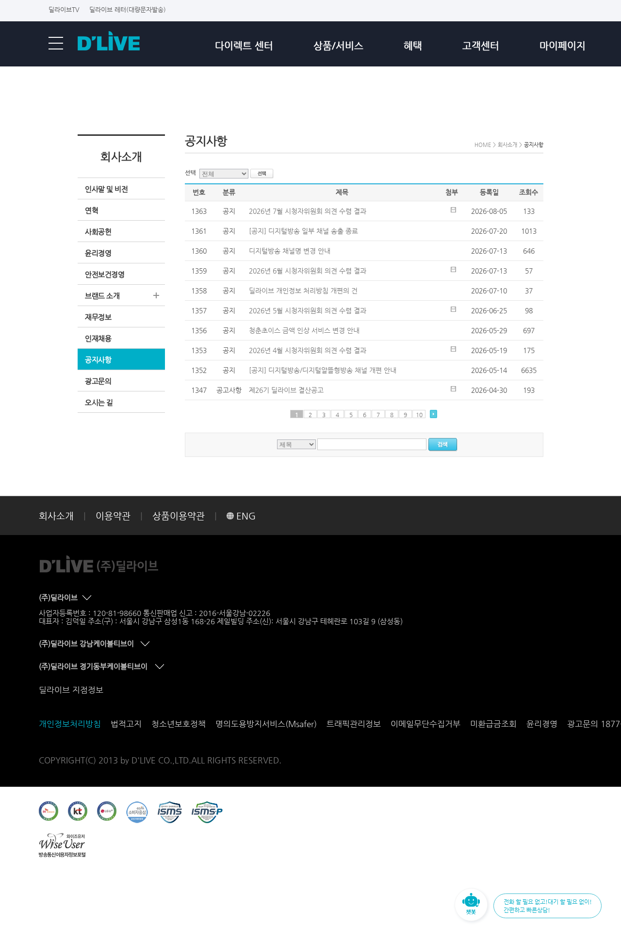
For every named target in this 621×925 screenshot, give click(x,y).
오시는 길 (99, 402)
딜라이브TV (64, 9)
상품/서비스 (338, 45)
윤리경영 (98, 253)
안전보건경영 (104, 274)
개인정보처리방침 (70, 724)
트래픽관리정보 (354, 724)
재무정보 (98, 317)
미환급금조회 (493, 724)
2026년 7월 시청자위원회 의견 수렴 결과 (307, 211)
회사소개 (56, 516)
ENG (246, 516)
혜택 (413, 45)
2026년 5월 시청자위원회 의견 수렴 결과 (307, 310)
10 (419, 414)
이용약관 (113, 516)
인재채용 (98, 338)
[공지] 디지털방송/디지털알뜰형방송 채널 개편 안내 (322, 370)
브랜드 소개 (102, 296)
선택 (192, 173)
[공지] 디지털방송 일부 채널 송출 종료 (303, 231)
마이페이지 (562, 45)
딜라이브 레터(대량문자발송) (127, 9)
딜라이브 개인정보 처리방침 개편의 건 (303, 290)
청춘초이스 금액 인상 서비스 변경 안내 (304, 330)
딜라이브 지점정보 (71, 690)
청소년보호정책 (178, 724)
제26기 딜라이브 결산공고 (286, 390)
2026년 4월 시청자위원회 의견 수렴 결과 (307, 350)
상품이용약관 (178, 516)
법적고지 (126, 724)
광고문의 (98, 381)
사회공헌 (98, 231)
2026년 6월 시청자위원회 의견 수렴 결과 (307, 271)
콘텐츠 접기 (87, 598)
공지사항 (98, 360)
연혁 (91, 210)
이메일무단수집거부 (425, 724)
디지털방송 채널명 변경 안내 (289, 251)
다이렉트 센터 (244, 45)
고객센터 (480, 45)
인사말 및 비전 (106, 189)
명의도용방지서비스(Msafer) (266, 724)
